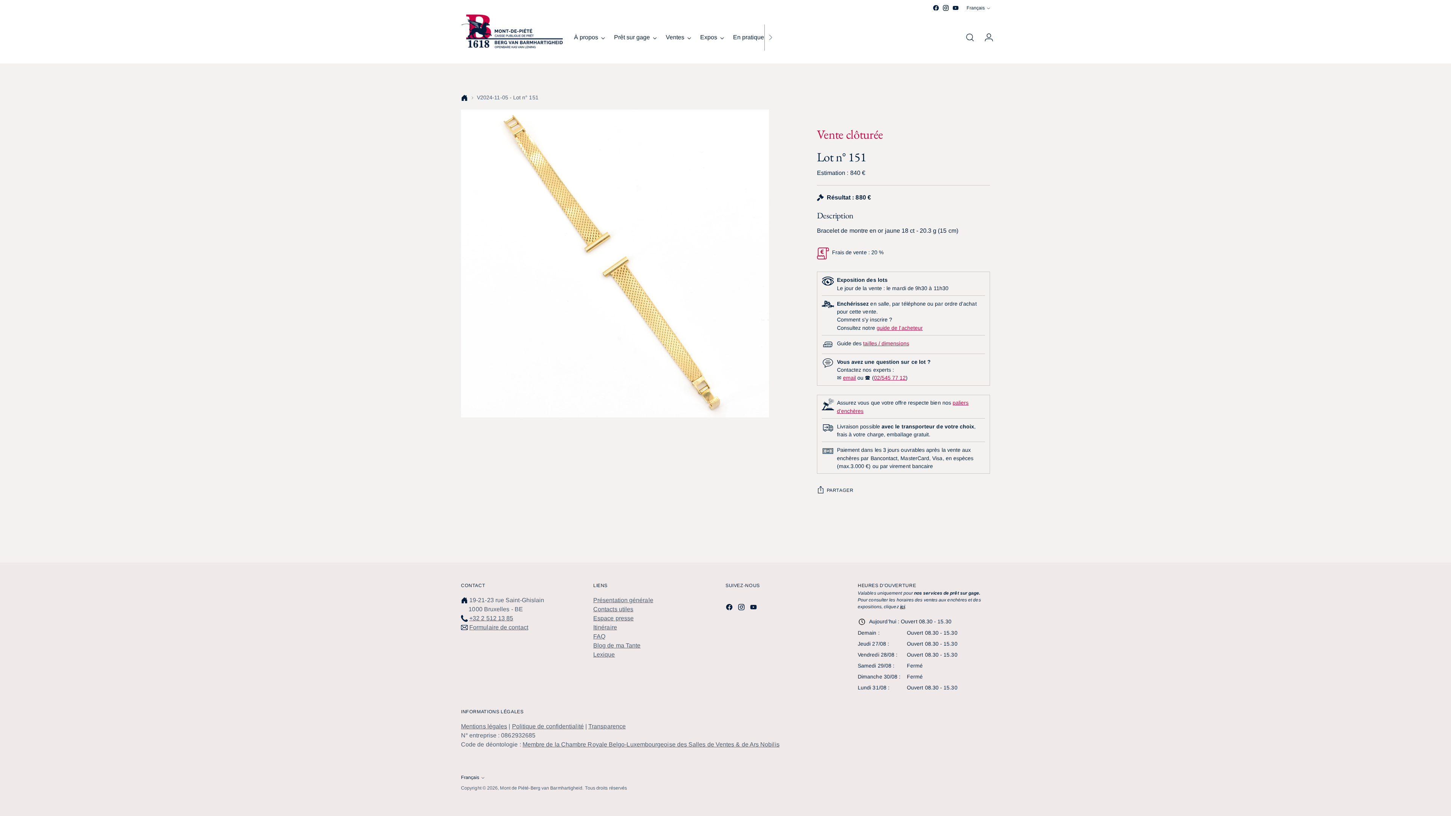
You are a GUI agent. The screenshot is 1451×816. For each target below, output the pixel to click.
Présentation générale (623, 600)
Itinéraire (605, 627)
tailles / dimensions (886, 343)
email (849, 378)
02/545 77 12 (890, 378)
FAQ (599, 636)
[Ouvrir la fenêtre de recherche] (970, 37)
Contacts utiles (613, 609)
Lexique (604, 654)
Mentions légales (484, 726)
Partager (840, 490)
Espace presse (613, 618)
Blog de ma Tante (616, 645)
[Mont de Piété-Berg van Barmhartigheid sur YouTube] (955, 8)
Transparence (607, 726)
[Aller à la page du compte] (985, 37)
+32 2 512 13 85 (491, 618)
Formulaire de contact (498, 627)
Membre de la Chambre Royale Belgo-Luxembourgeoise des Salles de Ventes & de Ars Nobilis (651, 744)
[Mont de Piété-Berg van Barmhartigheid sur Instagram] (945, 8)
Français (976, 8)
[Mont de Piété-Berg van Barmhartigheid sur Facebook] (936, 8)
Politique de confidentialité (548, 726)
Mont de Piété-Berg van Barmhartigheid (541, 788)
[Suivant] (770, 37)
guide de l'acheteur (900, 328)
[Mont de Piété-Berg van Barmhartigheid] (512, 31)
